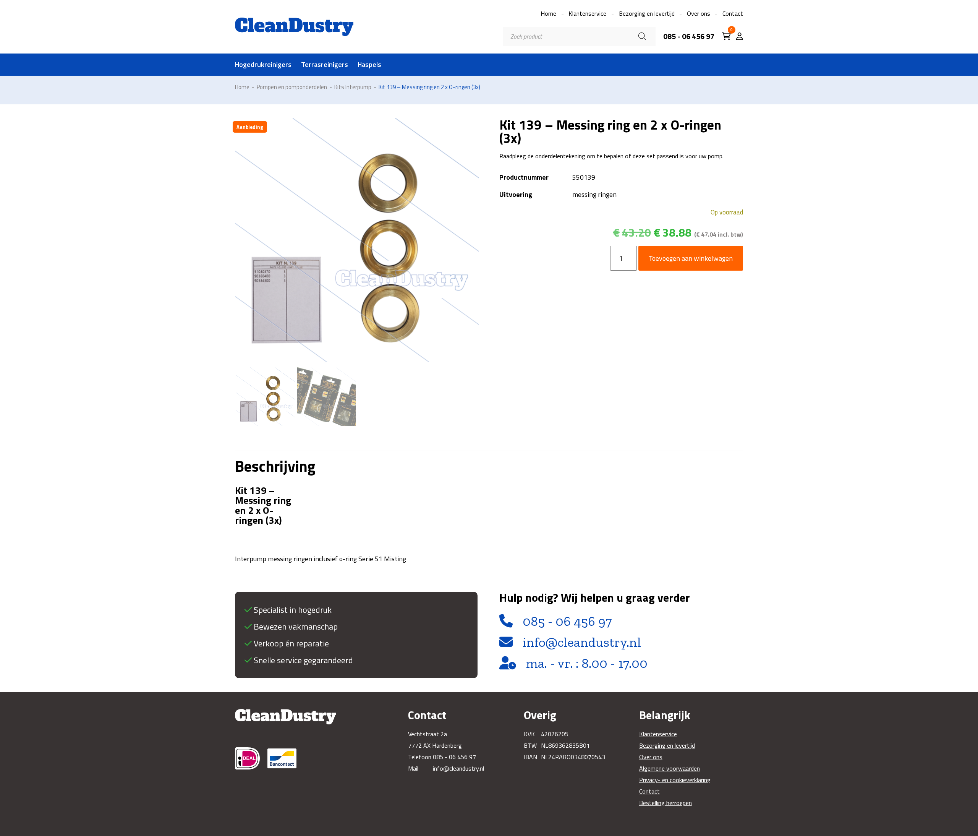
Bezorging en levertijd (647, 13)
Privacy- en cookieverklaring (675, 779)
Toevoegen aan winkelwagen (691, 258)
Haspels (369, 64)
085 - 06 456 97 (688, 36)
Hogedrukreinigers (263, 64)
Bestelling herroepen (665, 802)
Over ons (698, 13)
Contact (732, 13)
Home (548, 13)
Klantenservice (587, 13)
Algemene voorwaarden (669, 768)
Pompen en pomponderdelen (292, 87)
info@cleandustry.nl (582, 642)
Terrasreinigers (324, 64)
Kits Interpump (352, 87)
